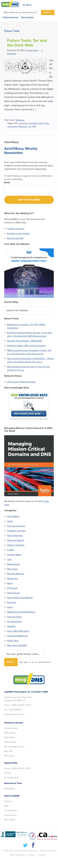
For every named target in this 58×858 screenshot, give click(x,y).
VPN (34, 126)
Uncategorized (14, 621)
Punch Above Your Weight (20, 597)
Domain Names (10, 728)
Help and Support (15, 540)
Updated (11, 626)
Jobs (9, 559)
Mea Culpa (12, 569)
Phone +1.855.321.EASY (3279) (17, 768)
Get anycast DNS (15, 238)
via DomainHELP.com (17, 635)
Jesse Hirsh (12, 126)
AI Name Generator (10, 17)
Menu (29, 5)
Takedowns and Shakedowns (21, 612)
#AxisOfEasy (13, 516)
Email (7, 182)
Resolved (11, 602)
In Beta (10, 549)
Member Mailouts (15, 573)
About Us (8, 801)
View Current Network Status (21, 381)
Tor (30, 126)
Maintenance (13, 564)
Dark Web (33, 123)
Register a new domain (18, 233)
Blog (6, 806)
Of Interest (12, 588)
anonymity (23, 123)
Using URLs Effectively (18, 631)
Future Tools (43, 123)
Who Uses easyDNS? (17, 645)
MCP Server (9, 756)
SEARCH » (47, 12)
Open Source (13, 592)
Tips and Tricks (14, 616)
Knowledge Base (11, 777)
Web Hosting (9, 737)
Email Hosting (10, 742)
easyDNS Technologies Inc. (26, 850)
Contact (7, 773)
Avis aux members (16, 526)
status (10, 607)
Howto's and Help (15, 545)
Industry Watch (14, 554)
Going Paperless (15, 535)
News (10, 583)
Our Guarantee (10, 810)
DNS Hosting (9, 733)
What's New (13, 640)
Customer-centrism (16, 530)
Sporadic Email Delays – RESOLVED (24, 340)
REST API (8, 751)
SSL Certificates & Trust (14, 746)
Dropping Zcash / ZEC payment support (26, 345)
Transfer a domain (15, 228)
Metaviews (20, 120)
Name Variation (27, 17)
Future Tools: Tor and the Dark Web (27, 43)
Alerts (10, 521)
